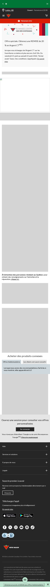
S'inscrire (7, 493)
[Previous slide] (3, 4)
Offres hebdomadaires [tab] (11, 362)
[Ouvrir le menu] (3, 15)
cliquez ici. (15, 279)
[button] (48, 584)
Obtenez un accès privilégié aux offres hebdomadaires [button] (23, 585)
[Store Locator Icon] (3, 10)
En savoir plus (7, 509)
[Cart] (46, 15)
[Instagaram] (16, 527)
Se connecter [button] (25, 429)
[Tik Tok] (32, 527)
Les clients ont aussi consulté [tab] (34, 362)
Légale (4, 470)
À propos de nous (8, 462)
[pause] (6, 4)
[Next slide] (47, 4)
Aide (4, 446)
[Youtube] (21, 527)
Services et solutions (9, 454)
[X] (10, 527)
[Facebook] (5, 527)
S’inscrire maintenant (29, 437)
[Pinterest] (27, 527)
